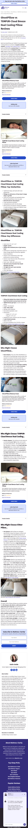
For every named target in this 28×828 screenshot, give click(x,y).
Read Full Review (6, 94)
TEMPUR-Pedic (16, 46)
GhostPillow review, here (13, 272)
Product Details (6, 114)
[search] (23, 8)
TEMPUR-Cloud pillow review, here (15, 324)
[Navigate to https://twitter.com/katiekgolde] (14, 670)
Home (2, 12)
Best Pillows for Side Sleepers (13, 597)
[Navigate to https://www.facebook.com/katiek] (11, 670)
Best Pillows (7, 12)
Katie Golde (4, 32)
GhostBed (8, 46)
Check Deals (14, 3)
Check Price (14, 98)
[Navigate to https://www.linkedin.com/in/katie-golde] (16, 670)
